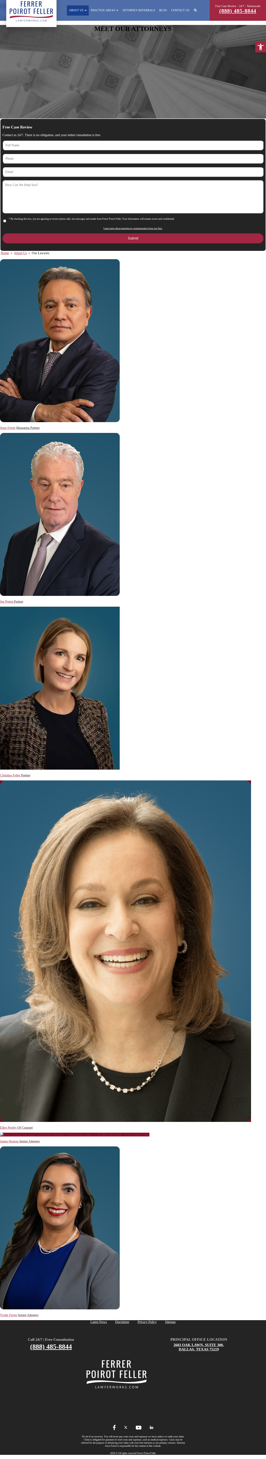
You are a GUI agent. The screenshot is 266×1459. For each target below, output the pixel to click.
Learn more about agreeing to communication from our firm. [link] (133, 228)
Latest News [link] (98, 1322)
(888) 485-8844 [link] (237, 11)
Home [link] (5, 253)
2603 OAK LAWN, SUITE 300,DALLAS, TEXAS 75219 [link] (199, 1347)
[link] (260, 47)
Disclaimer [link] (122, 1322)
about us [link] (20, 253)
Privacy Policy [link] (147, 1322)
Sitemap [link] (170, 1322)
